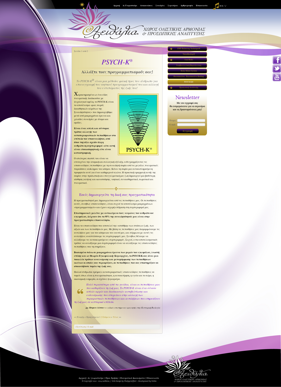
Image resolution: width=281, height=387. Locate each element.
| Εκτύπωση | (81, 326)
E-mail (90, 326)
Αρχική (82, 377)
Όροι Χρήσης (112, 377)
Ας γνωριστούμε (96, 377)
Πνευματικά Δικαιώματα (132, 377)
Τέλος (115, 317)
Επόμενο (106, 317)
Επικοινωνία (153, 377)
